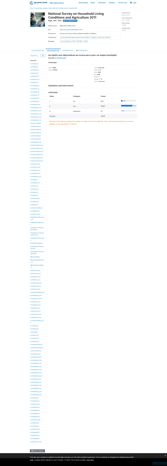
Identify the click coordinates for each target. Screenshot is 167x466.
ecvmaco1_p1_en (35, 270)
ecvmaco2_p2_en (35, 314)
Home (31, 8)
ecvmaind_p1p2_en (36, 283)
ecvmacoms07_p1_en (36, 161)
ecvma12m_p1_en (35, 170)
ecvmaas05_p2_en (36, 385)
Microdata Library (57, 3)
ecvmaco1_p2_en (35, 311)
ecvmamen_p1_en (35, 286)
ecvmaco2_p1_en (35, 273)
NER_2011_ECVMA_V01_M (60, 8)
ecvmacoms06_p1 (35, 136)
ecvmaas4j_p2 (34, 426)
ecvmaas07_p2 (34, 435)
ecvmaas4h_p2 (35, 416)
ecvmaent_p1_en (35, 276)
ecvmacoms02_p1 (35, 129)
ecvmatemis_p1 (34, 211)
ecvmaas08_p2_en (36, 394)
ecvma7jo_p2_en (35, 301)
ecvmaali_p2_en (35, 308)
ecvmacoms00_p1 (35, 123)
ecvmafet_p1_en (35, 279)
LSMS (50, 8)
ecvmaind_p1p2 (35, 198)
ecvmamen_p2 (34, 341)
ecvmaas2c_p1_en (35, 110)
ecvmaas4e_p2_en (36, 369)
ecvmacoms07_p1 (35, 139)
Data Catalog (83, 2)
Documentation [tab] (67, 50)
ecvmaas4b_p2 (35, 410)
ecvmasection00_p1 (36, 208)
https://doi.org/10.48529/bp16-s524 (71, 29)
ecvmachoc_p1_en (35, 441)
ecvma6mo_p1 (34, 70)
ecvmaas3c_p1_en (35, 114)
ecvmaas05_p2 (35, 429)
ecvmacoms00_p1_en (36, 145)
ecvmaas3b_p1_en (35, 142)
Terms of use (122, 2)
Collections (102, 2)
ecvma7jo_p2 (34, 325)
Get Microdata (71, 20)
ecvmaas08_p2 (35, 438)
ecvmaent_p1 (34, 192)
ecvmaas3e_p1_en (35, 120)
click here (90, 460)
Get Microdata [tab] (83, 50)
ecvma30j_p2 (34, 329)
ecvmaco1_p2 (34, 335)
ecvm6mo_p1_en (35, 164)
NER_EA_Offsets (35, 257)
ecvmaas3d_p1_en (35, 117)
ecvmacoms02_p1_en (36, 151)
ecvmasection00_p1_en (37, 292)
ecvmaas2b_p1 (34, 85)
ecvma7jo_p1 (34, 73)
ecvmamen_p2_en (35, 317)
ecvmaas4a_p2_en (36, 363)
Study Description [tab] (38, 50)
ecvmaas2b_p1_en (35, 107)
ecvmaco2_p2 (34, 338)
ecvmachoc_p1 (34, 79)
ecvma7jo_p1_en (35, 167)
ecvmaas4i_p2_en (35, 379)
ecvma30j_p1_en (35, 173)
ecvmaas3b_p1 (34, 92)
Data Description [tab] (53, 50)
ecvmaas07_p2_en (35, 391)
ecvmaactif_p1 (34, 76)
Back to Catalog (38, 451)
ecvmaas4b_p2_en (36, 366)
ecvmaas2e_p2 (35, 404)
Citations (112, 2)
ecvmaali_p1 (34, 179)
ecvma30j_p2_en (35, 305)
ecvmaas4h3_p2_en (36, 376)
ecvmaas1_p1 (34, 82)
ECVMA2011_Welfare (36, 243)
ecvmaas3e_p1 (34, 101)
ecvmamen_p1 (34, 201)
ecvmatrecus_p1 (35, 214)
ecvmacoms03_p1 (35, 132)
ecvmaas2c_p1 (34, 88)
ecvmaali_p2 (34, 332)
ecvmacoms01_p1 (35, 126)
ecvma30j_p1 (34, 67)
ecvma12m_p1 (34, 63)
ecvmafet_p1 (34, 195)
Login (134, 2)
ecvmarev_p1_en (35, 289)
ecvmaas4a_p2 (35, 407)
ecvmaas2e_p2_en (36, 360)
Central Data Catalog (41, 8)
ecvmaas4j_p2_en (35, 382)
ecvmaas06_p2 (34, 432)
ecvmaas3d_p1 (34, 98)
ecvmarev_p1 (34, 204)
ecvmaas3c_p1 (34, 95)
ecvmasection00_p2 (36, 344)
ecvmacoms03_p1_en (36, 154)
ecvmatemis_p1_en (36, 295)
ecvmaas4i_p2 (34, 423)
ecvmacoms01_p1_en (36, 148)
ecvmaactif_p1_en (35, 176)
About (93, 2)
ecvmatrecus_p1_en (36, 298)
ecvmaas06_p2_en (36, 388)
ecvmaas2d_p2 (35, 401)
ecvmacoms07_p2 (35, 351)
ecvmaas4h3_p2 (35, 419)
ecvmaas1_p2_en (35, 354)
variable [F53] (73, 8)
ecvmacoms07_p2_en (36, 347)
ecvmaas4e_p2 (35, 413)
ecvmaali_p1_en (35, 182)
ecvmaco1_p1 (34, 186)
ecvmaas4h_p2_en (36, 372)
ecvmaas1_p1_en (35, 104)
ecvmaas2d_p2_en (36, 357)
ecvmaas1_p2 (34, 398)
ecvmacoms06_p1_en (36, 157)
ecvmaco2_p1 (34, 189)
